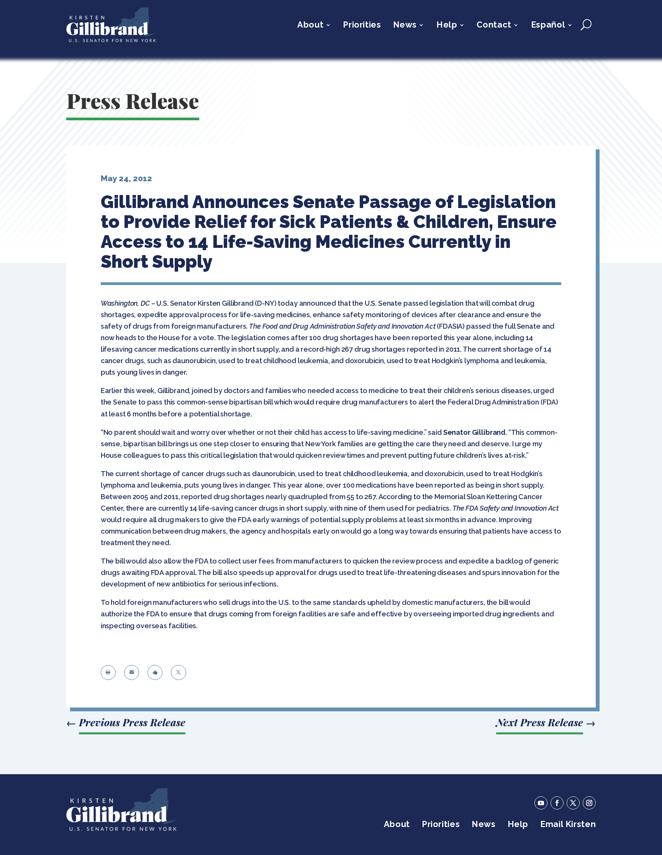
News (405, 25)
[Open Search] (586, 25)
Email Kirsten (568, 825)
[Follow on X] (573, 802)
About (310, 25)
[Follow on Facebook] (557, 802)
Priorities (362, 25)
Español (548, 25)
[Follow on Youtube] (540, 802)
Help (446, 25)
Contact (494, 25)
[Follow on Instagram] (589, 802)
